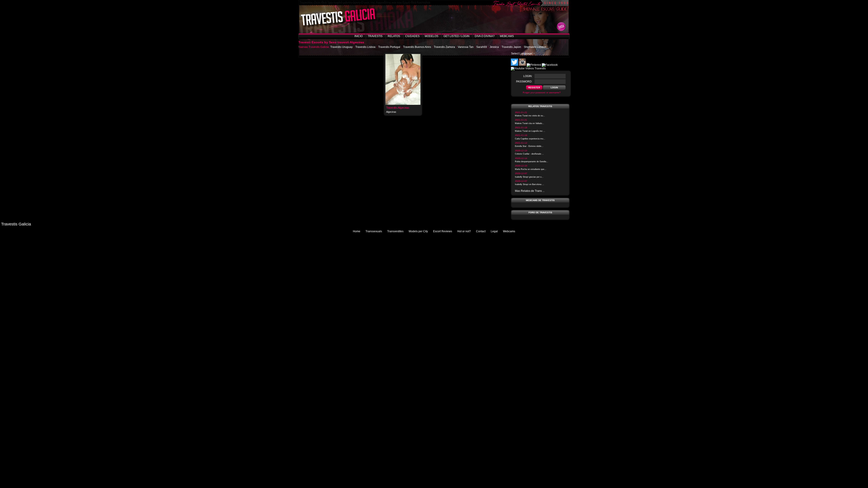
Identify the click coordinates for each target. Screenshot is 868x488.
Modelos (431, 36)
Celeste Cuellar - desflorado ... (529, 154)
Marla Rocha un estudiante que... (530, 169)
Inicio (358, 36)
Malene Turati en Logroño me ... (530, 131)
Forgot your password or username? (542, 92)
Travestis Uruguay (341, 47)
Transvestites (395, 231)
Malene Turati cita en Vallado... (529, 123)
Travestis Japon (511, 47)
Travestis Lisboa (365, 47)
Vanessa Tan (466, 47)
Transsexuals (374, 231)
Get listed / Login (456, 36)
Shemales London (535, 47)
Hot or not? (464, 231)
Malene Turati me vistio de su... (530, 116)
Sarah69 (481, 47)
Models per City (418, 231)
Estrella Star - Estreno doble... (529, 146)
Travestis (375, 36)
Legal (494, 231)
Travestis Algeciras (397, 107)
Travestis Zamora (444, 47)
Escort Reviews (442, 231)
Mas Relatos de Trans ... (530, 190)
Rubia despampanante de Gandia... (531, 161)
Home (356, 231)
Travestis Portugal (389, 47)
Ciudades (412, 36)
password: (524, 81)
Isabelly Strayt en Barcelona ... (529, 184)
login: (527, 76)
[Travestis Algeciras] (402, 104)
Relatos (394, 36)
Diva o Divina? (485, 36)
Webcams (507, 36)
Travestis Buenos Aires (417, 47)
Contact (481, 231)
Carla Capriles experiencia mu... (530, 139)
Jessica (494, 47)
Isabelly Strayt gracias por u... (529, 177)
